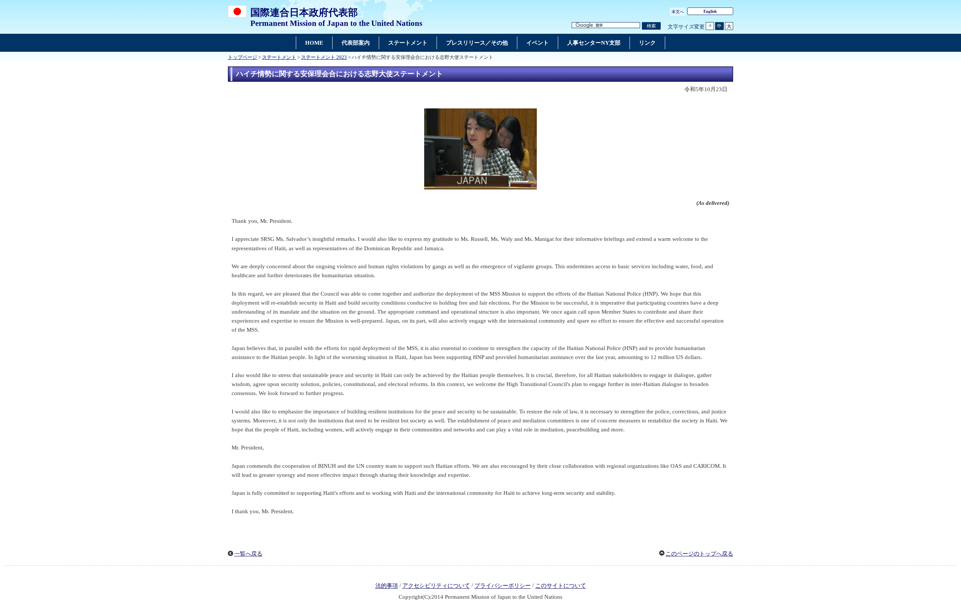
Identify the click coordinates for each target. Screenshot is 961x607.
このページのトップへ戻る (699, 554)
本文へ (678, 11)
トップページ (242, 57)
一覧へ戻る (248, 554)
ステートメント (279, 57)
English (710, 11)
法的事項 (386, 586)
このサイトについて (560, 586)
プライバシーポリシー (502, 586)
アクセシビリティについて (436, 586)
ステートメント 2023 (324, 57)
